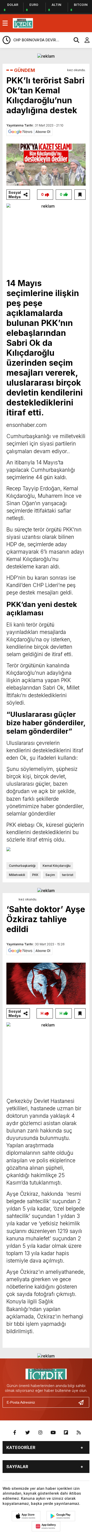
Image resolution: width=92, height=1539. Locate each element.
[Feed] (78, 1432)
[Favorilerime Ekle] (80, 194)
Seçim (50, 875)
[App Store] (26, 1516)
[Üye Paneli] (84, 40)
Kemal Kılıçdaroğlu (57, 866)
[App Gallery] (46, 1526)
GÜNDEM (24, 70)
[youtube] (53, 1432)
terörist (67, 875)
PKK (35, 875)
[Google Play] (61, 1516)
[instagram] (40, 1432)
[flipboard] (66, 1432)
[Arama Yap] (74, 40)
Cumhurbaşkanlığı (22, 866)
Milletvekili (17, 875)
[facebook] (14, 1432)
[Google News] (29, 131)
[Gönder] (83, 1402)
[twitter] (27, 1432)
